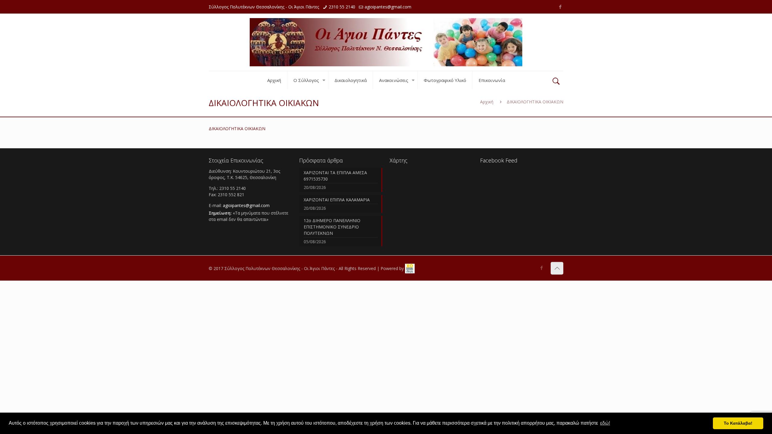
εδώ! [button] (605, 423)
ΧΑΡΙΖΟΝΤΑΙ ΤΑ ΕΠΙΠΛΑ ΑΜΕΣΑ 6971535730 (335, 176)
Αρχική (486, 102)
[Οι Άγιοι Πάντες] (386, 42)
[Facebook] (560, 7)
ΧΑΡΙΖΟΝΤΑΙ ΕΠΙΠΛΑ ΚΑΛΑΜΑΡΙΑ (337, 200)
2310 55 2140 (342, 7)
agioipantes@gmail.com (388, 7)
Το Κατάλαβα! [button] (738, 423)
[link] (410, 268)
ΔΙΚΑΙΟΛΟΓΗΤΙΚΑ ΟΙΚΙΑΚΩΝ (237, 128)
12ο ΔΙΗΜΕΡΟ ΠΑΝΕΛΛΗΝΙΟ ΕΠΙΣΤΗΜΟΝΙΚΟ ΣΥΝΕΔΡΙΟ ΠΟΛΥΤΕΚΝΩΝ (332, 227)
